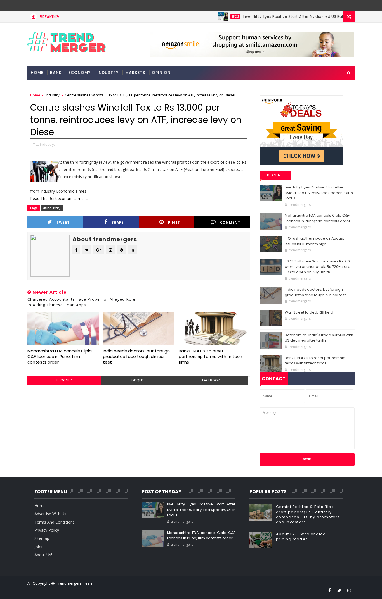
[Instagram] (339, 5)
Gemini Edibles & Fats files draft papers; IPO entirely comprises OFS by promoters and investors (308, 514)
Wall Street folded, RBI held (309, 312)
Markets (135, 72)
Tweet (63, 222)
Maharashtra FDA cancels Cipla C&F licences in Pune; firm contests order (59, 356)
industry (108, 72)
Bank (56, 72)
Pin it (174, 222)
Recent (275, 175)
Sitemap (41, 538)
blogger (64, 380)
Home (37, 72)
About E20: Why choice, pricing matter (301, 536)
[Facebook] (349, 5)
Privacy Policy (46, 530)
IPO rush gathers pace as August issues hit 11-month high (314, 241)
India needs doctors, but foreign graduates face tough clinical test (136, 356)
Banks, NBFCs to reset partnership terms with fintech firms (210, 356)
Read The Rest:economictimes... (59, 198)
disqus (137, 380)
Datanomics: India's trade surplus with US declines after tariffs (319, 337)
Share (118, 222)
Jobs (38, 546)
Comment (230, 222)
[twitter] (339, 590)
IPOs (226, 16)
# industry (51, 208)
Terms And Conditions (54, 522)
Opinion (161, 72)
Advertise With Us (50, 513)
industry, (47, 144)
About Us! (43, 554)
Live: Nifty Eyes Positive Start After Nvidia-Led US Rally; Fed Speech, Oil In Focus (319, 193)
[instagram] (349, 590)
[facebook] (329, 590)
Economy (80, 72)
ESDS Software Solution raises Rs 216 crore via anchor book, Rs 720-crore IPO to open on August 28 (317, 267)
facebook (211, 380)
